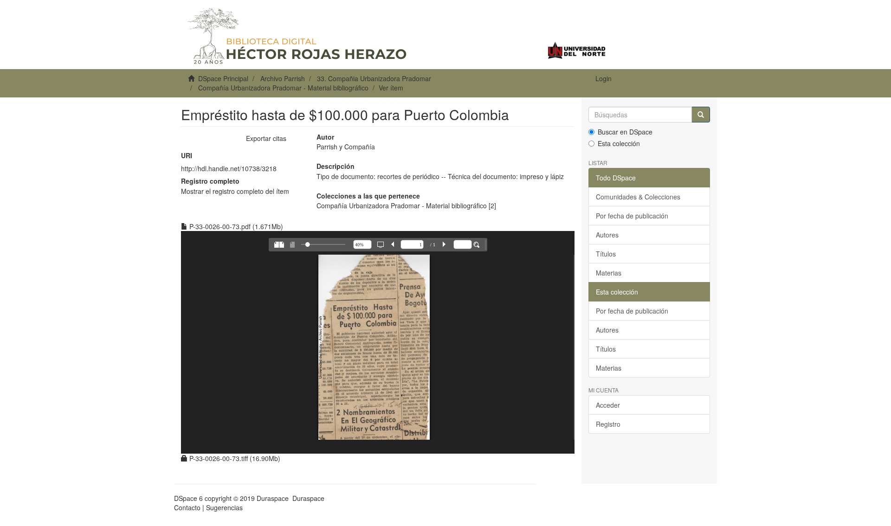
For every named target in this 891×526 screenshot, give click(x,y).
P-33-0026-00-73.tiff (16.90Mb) (233, 458)
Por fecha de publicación (632, 215)
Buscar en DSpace (625, 131)
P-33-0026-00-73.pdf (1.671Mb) (235, 226)
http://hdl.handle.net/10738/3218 (229, 168)
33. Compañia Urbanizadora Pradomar (374, 78)
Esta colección (619, 143)
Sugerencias (224, 507)
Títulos (606, 253)
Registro (608, 424)
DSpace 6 (188, 498)
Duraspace (308, 498)
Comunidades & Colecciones (638, 196)
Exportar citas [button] (266, 138)
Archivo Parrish (282, 78)
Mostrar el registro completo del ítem (235, 191)
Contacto (187, 507)
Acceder (608, 405)
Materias (608, 272)
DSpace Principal (223, 78)
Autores (607, 234)
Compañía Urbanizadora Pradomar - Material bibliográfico (283, 87)
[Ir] (700, 114)
